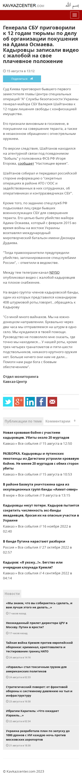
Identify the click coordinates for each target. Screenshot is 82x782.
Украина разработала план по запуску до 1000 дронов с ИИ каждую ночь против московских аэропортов (38, 738)
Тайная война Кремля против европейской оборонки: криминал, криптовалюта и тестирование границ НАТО (39, 650)
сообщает (26, 163)
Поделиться (20, 79)
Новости (12, 593)
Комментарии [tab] (60, 421)
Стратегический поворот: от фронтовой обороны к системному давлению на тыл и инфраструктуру (39, 694)
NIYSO (54, 272)
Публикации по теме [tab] (23, 421)
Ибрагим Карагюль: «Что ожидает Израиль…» (32, 716)
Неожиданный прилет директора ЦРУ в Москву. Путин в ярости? (36, 628)
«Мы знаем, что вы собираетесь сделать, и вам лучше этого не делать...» (39, 608)
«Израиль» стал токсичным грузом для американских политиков (36, 672)
